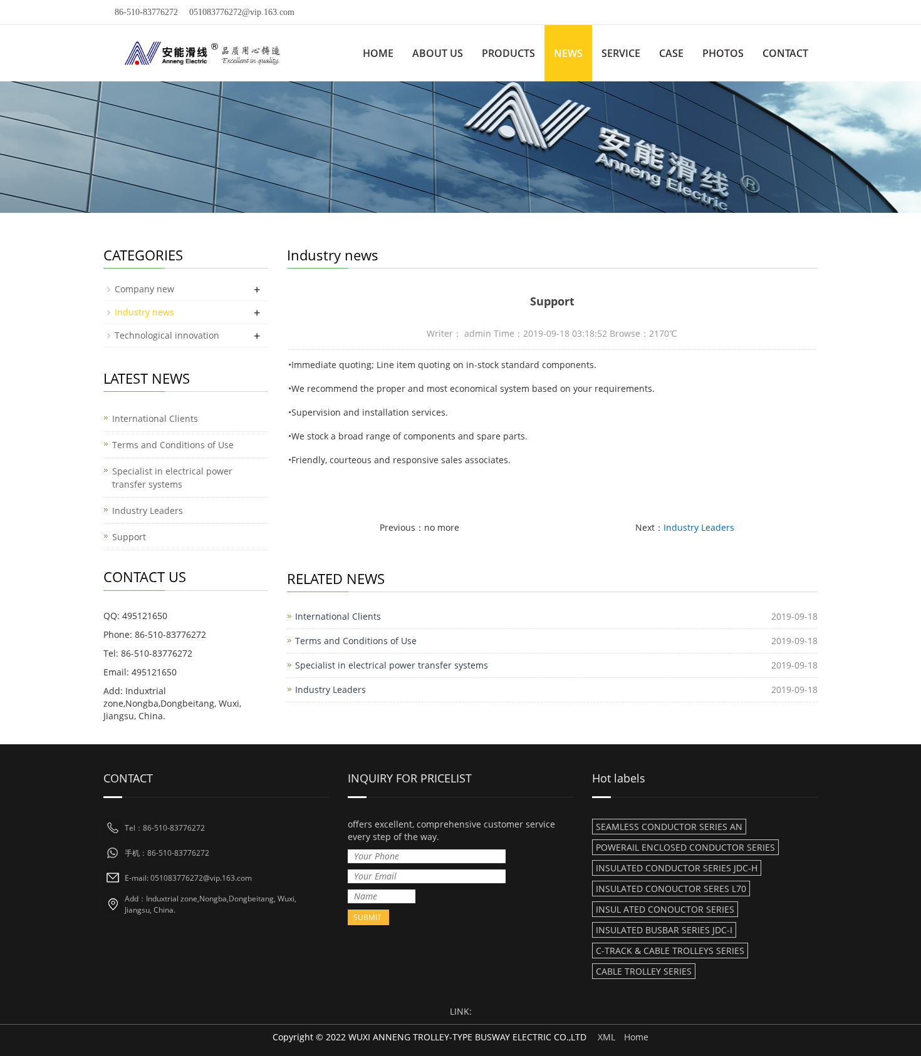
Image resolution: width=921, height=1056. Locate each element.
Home (636, 1037)
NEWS (568, 53)
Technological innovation (167, 335)
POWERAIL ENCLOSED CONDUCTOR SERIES (685, 847)
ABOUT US (437, 53)
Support (129, 537)
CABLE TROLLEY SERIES (644, 971)
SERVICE (620, 53)
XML (606, 1037)
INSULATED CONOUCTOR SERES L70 (671, 889)
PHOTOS (723, 53)
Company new (144, 289)
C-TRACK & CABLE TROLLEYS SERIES (670, 950)
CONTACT (785, 53)
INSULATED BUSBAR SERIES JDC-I (664, 930)
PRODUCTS (508, 53)
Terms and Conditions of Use (356, 641)
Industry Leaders (698, 527)
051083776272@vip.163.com (241, 12)
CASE (671, 53)
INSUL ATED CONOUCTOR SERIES (665, 909)
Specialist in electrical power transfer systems (391, 665)
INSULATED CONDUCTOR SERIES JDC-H (676, 868)
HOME (378, 53)
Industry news (144, 312)
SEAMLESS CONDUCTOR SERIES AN (669, 827)
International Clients (338, 616)
